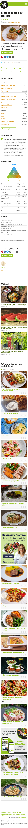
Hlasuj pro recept (7, 53)
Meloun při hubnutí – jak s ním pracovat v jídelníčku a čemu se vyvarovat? (14, 328)
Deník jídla (5, 20)
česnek (3, 118)
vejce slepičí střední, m (7, 88)
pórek (2, 94)
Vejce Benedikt (5, 436)
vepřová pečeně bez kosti (8, 85)
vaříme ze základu (16, 71)
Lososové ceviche (6, 458)
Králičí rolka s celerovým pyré (9, 527)
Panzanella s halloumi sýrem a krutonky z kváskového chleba (12, 698)
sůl (2, 102)
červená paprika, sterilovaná (8, 96)
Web (2, 270)
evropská (4, 68)
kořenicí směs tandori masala (8, 99)
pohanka (3, 113)
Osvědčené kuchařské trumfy (14, 22)
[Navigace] (26, 4)
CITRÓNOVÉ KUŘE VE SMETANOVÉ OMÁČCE (12, 797)
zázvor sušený (5, 124)
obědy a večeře (11, 68)
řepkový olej (4, 107)
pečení (21, 68)
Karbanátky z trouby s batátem (10, 413)
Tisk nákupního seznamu (8, 129)
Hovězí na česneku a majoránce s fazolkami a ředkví (13, 504)
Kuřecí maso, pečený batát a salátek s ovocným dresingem (14, 629)
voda (2, 116)
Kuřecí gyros (5, 606)
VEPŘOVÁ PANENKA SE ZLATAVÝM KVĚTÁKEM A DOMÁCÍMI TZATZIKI (13, 722)
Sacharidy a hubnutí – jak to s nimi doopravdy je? (13, 305)
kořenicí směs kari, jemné (7, 121)
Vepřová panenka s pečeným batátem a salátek (13, 481)
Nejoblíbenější (11, 369)
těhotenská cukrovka (6, 71)
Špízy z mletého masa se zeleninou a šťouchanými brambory (11, 390)
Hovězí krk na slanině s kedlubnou (10, 583)
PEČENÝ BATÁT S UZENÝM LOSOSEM (10, 675)
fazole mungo (4, 91)
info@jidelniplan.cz (22, 817)
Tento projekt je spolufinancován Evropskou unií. (11, 812)
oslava (17, 68)
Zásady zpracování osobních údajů (8, 814)
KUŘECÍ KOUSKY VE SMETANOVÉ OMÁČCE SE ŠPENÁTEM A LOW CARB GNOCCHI (12, 773)
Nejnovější (4, 369)
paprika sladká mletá (6, 105)
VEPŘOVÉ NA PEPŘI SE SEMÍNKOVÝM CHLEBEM (13, 652)
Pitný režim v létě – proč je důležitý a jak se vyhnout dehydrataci (12, 352)
